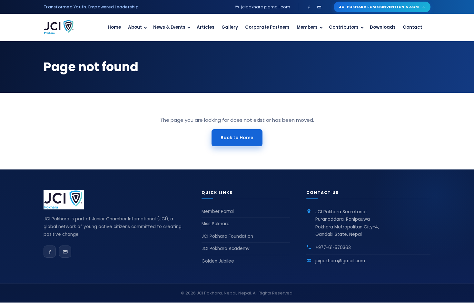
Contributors (344, 27)
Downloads (383, 27)
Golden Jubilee (218, 261)
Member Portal (218, 211)
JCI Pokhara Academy (226, 248)
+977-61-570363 (333, 248)
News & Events (169, 27)
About (135, 27)
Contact (412, 27)
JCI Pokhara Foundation (227, 236)
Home (114, 27)
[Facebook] (309, 7)
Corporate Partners (267, 27)
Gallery (230, 27)
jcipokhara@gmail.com (340, 261)
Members (307, 27)
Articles (205, 27)
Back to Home (237, 137)
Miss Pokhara (216, 224)
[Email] (319, 7)
